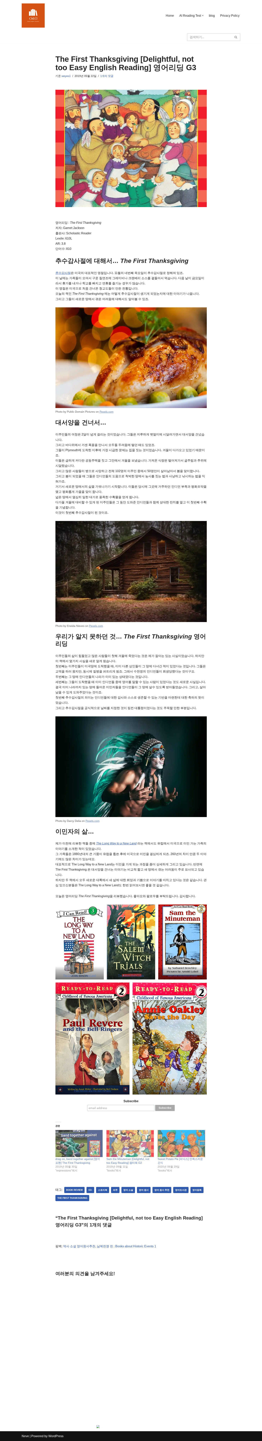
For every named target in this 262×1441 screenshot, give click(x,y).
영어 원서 (144, 1190)
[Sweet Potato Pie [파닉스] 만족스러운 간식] (181, 1143)
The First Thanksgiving (72, 1198)
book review (74, 1190)
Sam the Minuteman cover (182, 975)
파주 (115, 1190)
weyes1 (66, 75)
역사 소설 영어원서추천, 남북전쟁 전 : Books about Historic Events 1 (109, 1246)
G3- (90, 1190)
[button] (203, 15)
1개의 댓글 (106, 75)
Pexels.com (107, 411)
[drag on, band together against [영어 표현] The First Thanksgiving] (79, 1143)
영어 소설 (128, 1190)
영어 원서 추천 (161, 1190)
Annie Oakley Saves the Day (169, 1090)
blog (212, 15)
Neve (25, 1436)
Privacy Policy (230, 15)
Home (170, 15)
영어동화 (197, 1190)
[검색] (236, 37)
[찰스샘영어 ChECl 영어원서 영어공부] (33, 15)
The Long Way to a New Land (116, 843)
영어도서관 (181, 1190)
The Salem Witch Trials (131, 975)
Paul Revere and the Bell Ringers (92, 1090)
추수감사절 (63, 273)
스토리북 (102, 1190)
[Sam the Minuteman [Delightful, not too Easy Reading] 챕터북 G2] (130, 1143)
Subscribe (131, 1101)
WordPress (55, 1436)
